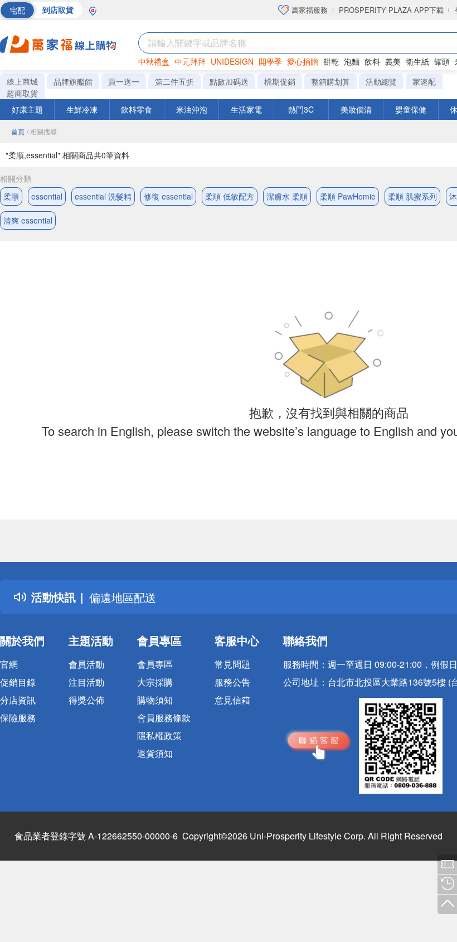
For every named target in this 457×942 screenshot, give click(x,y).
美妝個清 (356, 109)
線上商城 (22, 81)
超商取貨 (22, 93)
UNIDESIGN (232, 61)
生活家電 (246, 109)
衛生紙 (417, 61)
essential (46, 196)
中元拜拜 (190, 61)
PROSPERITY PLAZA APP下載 (391, 9)
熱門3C (301, 109)
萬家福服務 (308, 9)
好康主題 (27, 109)
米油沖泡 (191, 109)
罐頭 (442, 61)
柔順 (11, 196)
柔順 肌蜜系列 (412, 196)
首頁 (18, 131)
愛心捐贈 (302, 61)
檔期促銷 (279, 81)
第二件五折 (174, 81)
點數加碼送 (229, 81)
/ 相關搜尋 (42, 131)
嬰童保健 (410, 109)
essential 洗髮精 (103, 196)
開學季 (270, 61)
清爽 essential (27, 220)
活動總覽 (381, 81)
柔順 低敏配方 (229, 196)
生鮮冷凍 (82, 109)
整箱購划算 (330, 81)
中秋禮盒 (153, 61)
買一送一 (123, 81)
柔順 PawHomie (348, 196)
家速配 (424, 81)
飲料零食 (136, 109)
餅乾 (331, 61)
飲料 (372, 61)
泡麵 (351, 61)
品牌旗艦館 (73, 81)
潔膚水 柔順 (287, 196)
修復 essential (168, 196)
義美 (393, 61)
